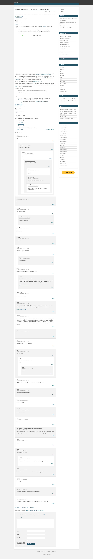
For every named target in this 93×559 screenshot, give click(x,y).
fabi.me (17, 3)
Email (18, 534)
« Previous (17, 507)
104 (30, 507)
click (22, 127)
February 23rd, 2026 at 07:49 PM (23, 269)
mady (18, 268)
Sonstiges (62, 85)
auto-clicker (19, 127)
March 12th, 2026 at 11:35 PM (30, 162)
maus (30, 127)
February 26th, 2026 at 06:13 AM (23, 380)
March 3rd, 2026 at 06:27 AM (22, 429)
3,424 (55, 11)
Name (18, 531)
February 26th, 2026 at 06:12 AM (23, 341)
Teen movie (39, 81)
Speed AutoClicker (63, 38)
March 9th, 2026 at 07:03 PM (22, 499)
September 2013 (63, 125)
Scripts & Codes (63, 83)
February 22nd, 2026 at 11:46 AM (23, 248)
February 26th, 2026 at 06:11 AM (23, 331)
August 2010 (62, 133)
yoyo (23, 367)
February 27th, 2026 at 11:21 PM (25, 360)
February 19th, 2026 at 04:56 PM (23, 136)
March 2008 (62, 159)
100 (27, 507)
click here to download (40, 101)
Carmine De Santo (31, 510)
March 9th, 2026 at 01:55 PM (24, 218)
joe (17, 330)
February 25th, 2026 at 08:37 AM (23, 303)
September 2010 (63, 131)
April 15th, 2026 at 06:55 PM (33, 186)
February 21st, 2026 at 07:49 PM (23, 238)
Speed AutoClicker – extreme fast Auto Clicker (68, 18)
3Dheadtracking (63, 44)
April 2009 (62, 145)
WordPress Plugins (63, 91)
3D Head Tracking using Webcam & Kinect (68, 111)
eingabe (25, 127)
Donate (54, 551)
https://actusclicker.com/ (24, 284)
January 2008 (62, 163)
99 (25, 507)
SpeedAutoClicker (18, 17)
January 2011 (62, 129)
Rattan (20, 276)
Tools (50, 11)
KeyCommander (21, 124)
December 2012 (63, 127)
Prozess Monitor (21, 125)
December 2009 (63, 137)
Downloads (40, 551)
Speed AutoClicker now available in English (68, 109)
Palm (61, 79)
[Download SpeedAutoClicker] (19, 16)
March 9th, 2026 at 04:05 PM (22, 479)
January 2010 (62, 135)
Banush (18, 227)
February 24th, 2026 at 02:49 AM (23, 293)
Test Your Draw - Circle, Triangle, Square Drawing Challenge (29, 428)
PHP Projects (62, 81)
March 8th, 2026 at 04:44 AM (22, 469)
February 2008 (62, 161)
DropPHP (61, 50)
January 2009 (62, 147)
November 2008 (63, 151)
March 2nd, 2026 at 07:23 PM (22, 419)
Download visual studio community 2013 (44, 74)
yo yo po (18, 315)
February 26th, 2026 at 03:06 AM (23, 316)
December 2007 (63, 165)
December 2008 (63, 149)
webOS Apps (62, 89)
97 (23, 507)
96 (22, 507)
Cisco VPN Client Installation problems (67, 118)
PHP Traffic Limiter (49, 129)
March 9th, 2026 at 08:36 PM (24, 145)
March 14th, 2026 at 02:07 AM (33, 170)
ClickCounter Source (64, 46)
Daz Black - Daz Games (30, 161)
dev (60, 71)
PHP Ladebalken (63, 54)
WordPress (48, 554)
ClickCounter (34, 81)
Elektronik (62, 73)
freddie (20, 216)
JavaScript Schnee (63, 52)
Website (18, 537)
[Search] (78, 3)
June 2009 (62, 143)
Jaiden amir (19, 292)
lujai (18, 418)
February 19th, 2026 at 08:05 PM (23, 199)
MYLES (18, 408)
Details (16, 24)
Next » (32, 507)
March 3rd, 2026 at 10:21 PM (22, 440)
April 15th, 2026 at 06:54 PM (33, 178)
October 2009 (62, 139)
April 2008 (62, 157)
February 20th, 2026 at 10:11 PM (23, 209)
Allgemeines (62, 69)
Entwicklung (62, 75)
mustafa (18, 478)
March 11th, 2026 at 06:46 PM (25, 258)
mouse (33, 127)
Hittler (23, 152)
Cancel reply (40, 510)
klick (28, 127)
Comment (19, 517)
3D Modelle (62, 67)
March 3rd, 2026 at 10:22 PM (27, 368)
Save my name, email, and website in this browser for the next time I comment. (21, 543)
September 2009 (63, 141)
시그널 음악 (43, 26)
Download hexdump (22, 99)
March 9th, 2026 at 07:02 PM (22, 489)
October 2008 (62, 153)
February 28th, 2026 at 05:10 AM (23, 400)
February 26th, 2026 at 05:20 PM (23, 390)
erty (17, 135)
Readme (61, 48)
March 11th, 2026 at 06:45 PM (27, 153)
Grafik (61, 77)
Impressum (47, 551)
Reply (53, 140)
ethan (18, 389)
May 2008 (62, 155)
